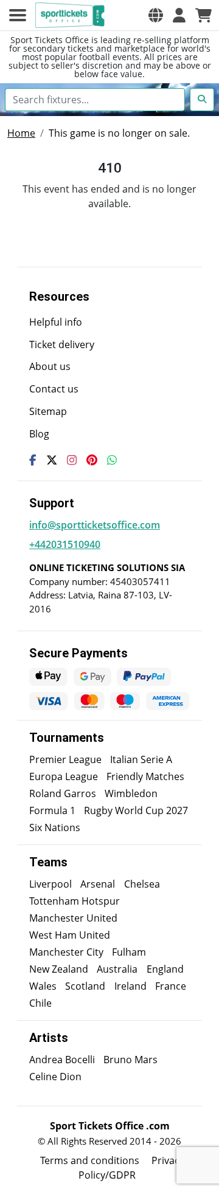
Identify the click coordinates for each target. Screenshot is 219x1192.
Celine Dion (55, 1076)
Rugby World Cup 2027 (136, 810)
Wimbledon (131, 793)
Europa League (63, 776)
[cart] (203, 15)
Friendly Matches (145, 776)
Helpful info (55, 322)
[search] (202, 99)
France (170, 986)
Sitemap (48, 411)
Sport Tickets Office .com (110, 1125)
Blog (39, 433)
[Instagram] (72, 459)
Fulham (129, 952)
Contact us (53, 389)
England (165, 969)
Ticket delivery (61, 344)
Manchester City (66, 952)
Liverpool (50, 884)
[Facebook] (32, 459)
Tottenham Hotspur (74, 901)
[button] (155, 15)
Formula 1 (52, 810)
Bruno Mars (130, 1059)
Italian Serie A (141, 759)
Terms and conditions (89, 1160)
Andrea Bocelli (62, 1059)
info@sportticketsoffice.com (94, 525)
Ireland (130, 986)
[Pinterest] (91, 459)
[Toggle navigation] (17, 15)
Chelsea (142, 884)
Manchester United (73, 918)
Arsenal (97, 884)
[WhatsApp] (112, 459)
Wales (43, 986)
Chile (40, 1003)
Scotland (85, 986)
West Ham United (69, 935)
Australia (117, 969)
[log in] (179, 15)
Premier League (65, 759)
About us (50, 366)
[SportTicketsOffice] (71, 15)
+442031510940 (64, 544)
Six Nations (54, 827)
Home (21, 133)
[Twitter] (51, 459)
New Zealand (58, 969)
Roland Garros (62, 793)
